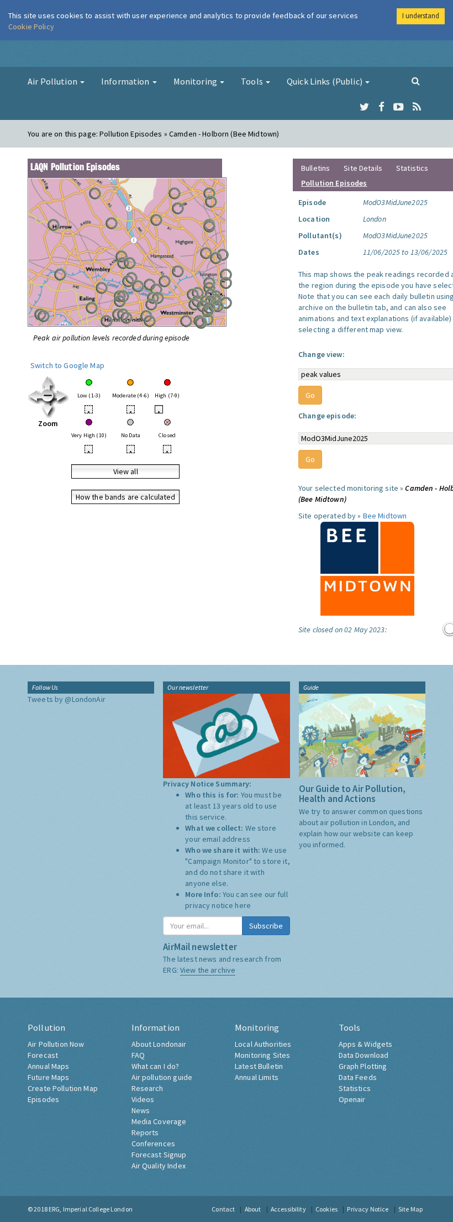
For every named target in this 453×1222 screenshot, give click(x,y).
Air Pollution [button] (53, 81)
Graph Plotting (363, 1066)
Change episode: (327, 416)
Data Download (364, 1055)
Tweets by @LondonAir (67, 699)
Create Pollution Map (63, 1088)
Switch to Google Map (67, 365)
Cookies (326, 1209)
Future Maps (49, 1077)
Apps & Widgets (366, 1044)
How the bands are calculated (126, 497)
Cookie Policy (31, 27)
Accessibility (288, 1209)
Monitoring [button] (196, 81)
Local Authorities (263, 1044)
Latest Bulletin (259, 1066)
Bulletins (315, 168)
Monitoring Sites (262, 1055)
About (253, 1209)
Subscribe (266, 926)
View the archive (207, 970)
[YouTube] (398, 107)
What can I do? (155, 1066)
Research (147, 1088)
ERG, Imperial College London (91, 1209)
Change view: (321, 354)
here (243, 905)
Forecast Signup (159, 1155)
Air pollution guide (162, 1077)
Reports (145, 1132)
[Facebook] (381, 107)
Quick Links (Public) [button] (325, 81)
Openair (352, 1099)
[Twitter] (364, 107)
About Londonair (159, 1044)
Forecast (43, 1055)
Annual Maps (49, 1066)
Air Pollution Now (56, 1044)
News (140, 1110)
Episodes (43, 1099)
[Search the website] (415, 81)
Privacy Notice (367, 1209)
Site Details (363, 168)
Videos (143, 1099)
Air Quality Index (158, 1166)
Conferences (153, 1143)
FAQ (138, 1055)
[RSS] (416, 107)
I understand (420, 15)
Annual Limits (256, 1077)
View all (125, 471)
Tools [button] (253, 81)
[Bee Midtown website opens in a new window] (367, 568)
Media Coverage (159, 1121)
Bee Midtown (385, 516)
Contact (223, 1209)
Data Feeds (358, 1077)
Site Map (410, 1209)
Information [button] (126, 81)
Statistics (412, 168)
